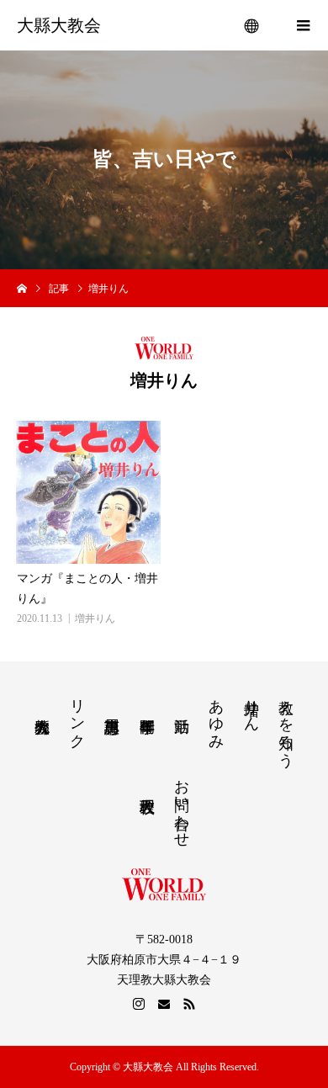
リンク (77, 714)
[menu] (252, 25)
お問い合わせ (181, 804)
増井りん (95, 618)
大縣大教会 (59, 25)
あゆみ (216, 715)
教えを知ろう (286, 724)
